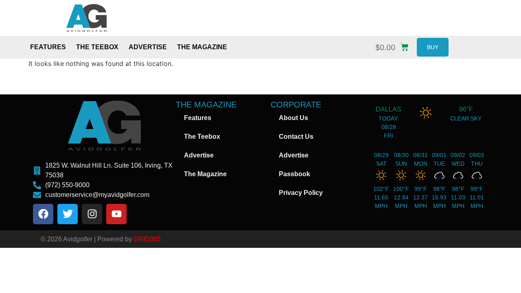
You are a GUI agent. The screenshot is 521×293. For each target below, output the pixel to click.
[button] (394, 45)
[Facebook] (43, 214)
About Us (293, 117)
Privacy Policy (301, 192)
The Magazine (202, 47)
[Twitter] (67, 214)
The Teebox (97, 47)
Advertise (148, 47)
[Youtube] (116, 214)
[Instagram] (92, 214)
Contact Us (296, 136)
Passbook (294, 174)
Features (48, 47)
